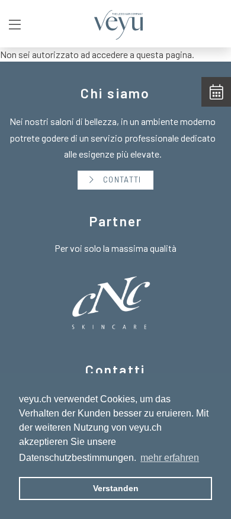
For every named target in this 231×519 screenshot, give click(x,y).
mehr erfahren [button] (169, 458)
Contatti (121, 179)
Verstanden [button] (116, 488)
